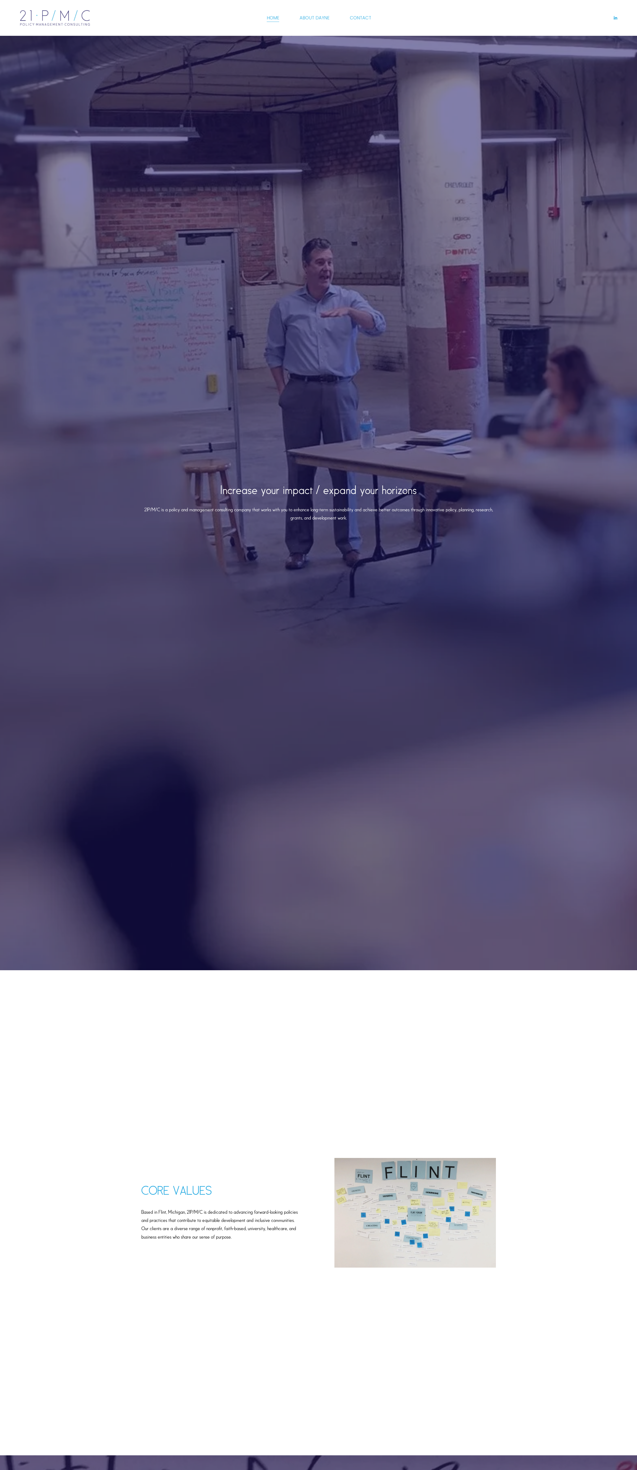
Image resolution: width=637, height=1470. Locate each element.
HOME (273, 18)
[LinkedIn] (615, 17)
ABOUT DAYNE (314, 18)
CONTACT (360, 18)
